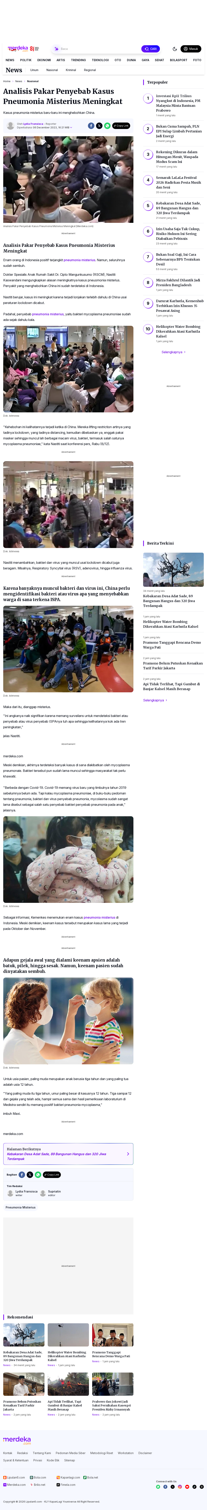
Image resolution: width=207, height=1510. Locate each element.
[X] (173, 1487)
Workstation (126, 1453)
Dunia (131, 60)
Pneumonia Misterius (21, 1207)
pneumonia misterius (79, 260)
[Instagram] (180, 1487)
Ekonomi (44, 60)
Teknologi (100, 60)
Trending (78, 60)
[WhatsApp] (158, 1487)
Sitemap (69, 1460)
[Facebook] (165, 1487)
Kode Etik (53, 1460)
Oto (118, 60)
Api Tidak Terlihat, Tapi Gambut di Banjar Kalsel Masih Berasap (65, 1405)
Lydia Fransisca (33, 123)
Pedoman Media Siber (71, 1453)
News (10, 60)
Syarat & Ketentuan (16, 1460)
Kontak (7, 1453)
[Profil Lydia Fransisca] (10, 126)
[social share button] (91, 126)
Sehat (159, 60)
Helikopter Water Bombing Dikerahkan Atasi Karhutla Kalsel (67, 1356)
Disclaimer (145, 1453)
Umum (34, 70)
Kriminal (71, 70)
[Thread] (202, 1487)
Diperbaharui (43, 127)
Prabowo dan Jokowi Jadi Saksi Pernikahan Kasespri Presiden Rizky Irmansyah (111, 1405)
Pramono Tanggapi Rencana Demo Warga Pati (111, 1354)
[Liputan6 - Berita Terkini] (17, 1441)
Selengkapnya (172, 352)
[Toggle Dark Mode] (175, 48)
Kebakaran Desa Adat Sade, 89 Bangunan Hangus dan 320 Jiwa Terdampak (22, 1356)
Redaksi (22, 1453)
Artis (61, 60)
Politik (26, 60)
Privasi (37, 1460)
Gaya (145, 60)
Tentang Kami (42, 1453)
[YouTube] (187, 1487)
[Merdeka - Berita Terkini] (23, 49)
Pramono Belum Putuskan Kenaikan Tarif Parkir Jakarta (22, 1405)
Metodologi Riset (101, 1453)
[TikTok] (194, 1487)
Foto (197, 60)
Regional (90, 70)
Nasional (52, 70)
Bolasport (178, 60)
